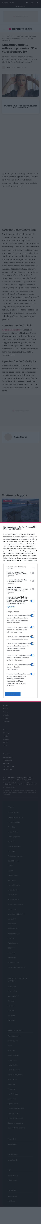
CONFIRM (12, 694)
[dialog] (20, 612)
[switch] (32, 573)
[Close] (36, 527)
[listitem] (20, 567)
